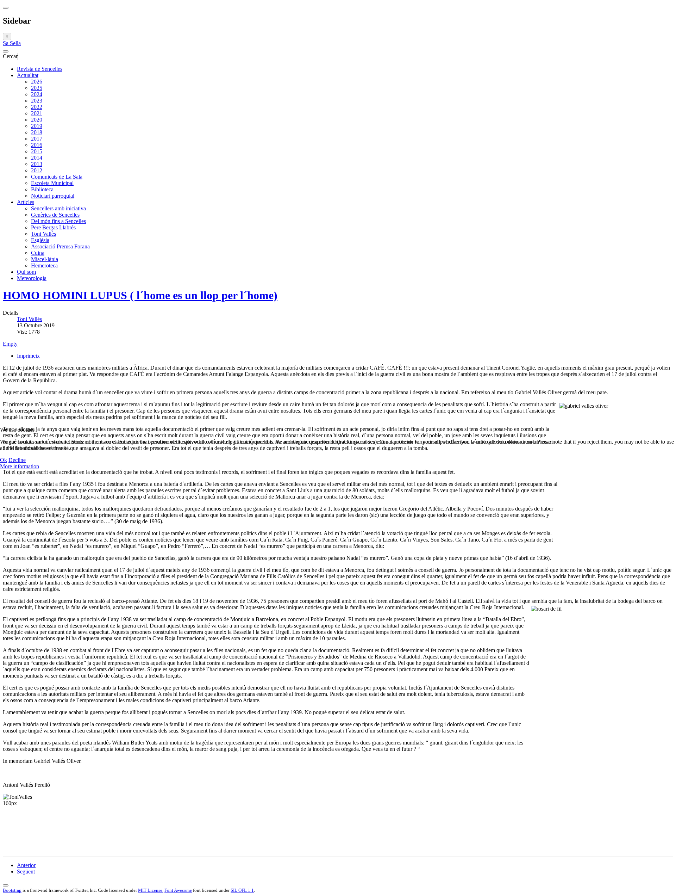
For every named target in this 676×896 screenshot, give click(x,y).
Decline (17, 460)
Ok (3, 460)
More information (19, 466)
